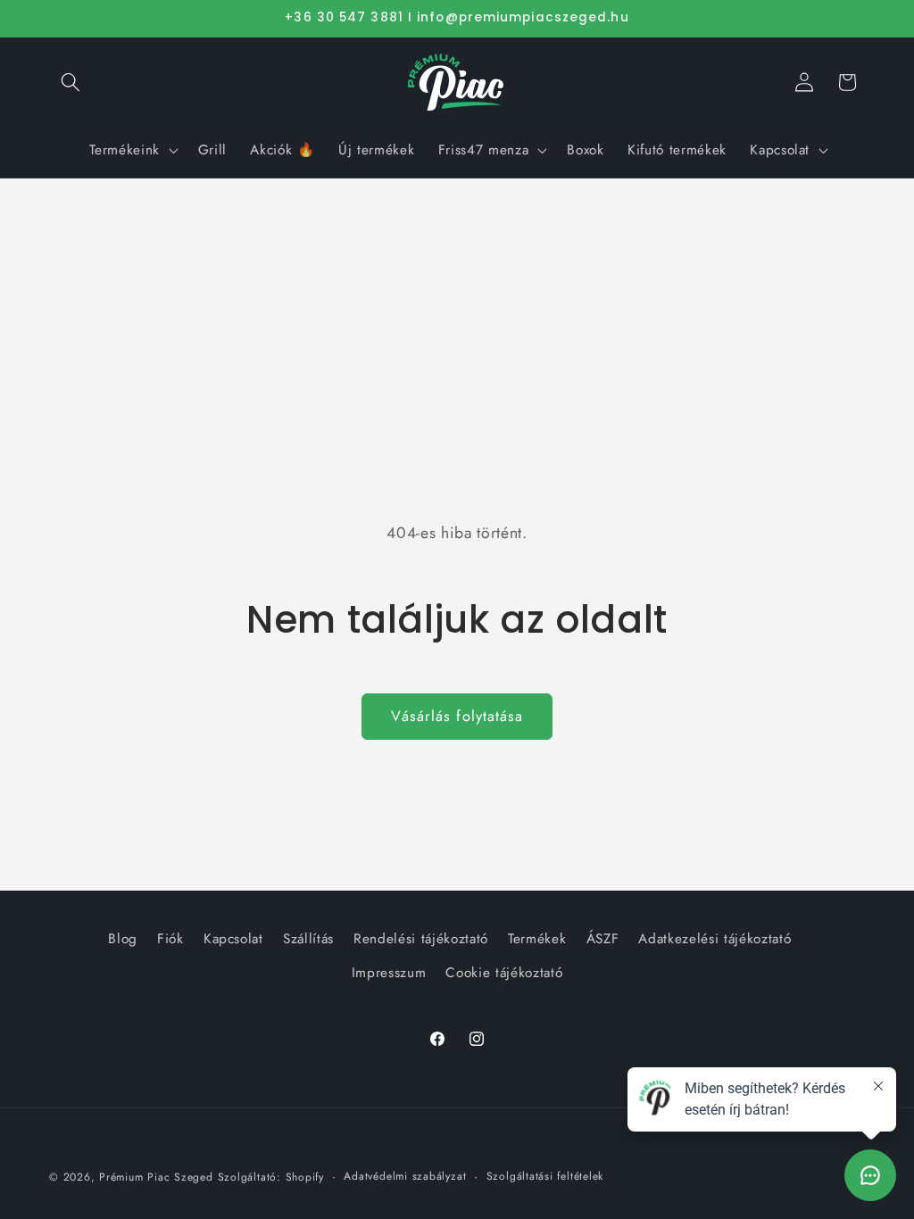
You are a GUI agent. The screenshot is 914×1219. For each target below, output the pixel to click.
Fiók (170, 939)
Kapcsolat (233, 939)
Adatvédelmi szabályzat (405, 1176)
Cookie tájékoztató (503, 973)
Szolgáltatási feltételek (544, 1176)
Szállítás (308, 939)
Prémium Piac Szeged (156, 1177)
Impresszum (389, 973)
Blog (122, 939)
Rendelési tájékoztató (420, 939)
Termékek (537, 939)
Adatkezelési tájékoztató (714, 939)
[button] (70, 82)
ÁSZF (602, 939)
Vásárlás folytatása (457, 715)
